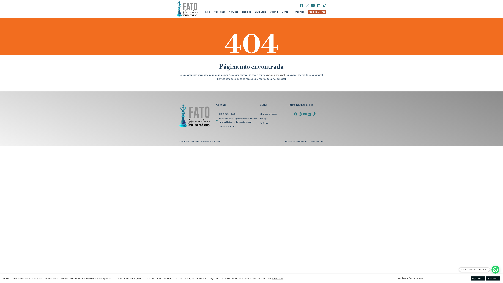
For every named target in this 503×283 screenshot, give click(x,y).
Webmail (299, 11)
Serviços (233, 11)
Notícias (246, 11)
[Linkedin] (318, 5)
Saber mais (277, 278)
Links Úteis (260, 11)
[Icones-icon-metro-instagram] (295, 5)
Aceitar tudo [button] (493, 278)
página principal (276, 75)
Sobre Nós (219, 11)
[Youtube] (313, 5)
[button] (495, 270)
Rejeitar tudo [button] (477, 278)
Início (208, 11)
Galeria (274, 11)
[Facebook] (301, 5)
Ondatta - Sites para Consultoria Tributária (199, 141)
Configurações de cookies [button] (410, 278)
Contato (286, 11)
